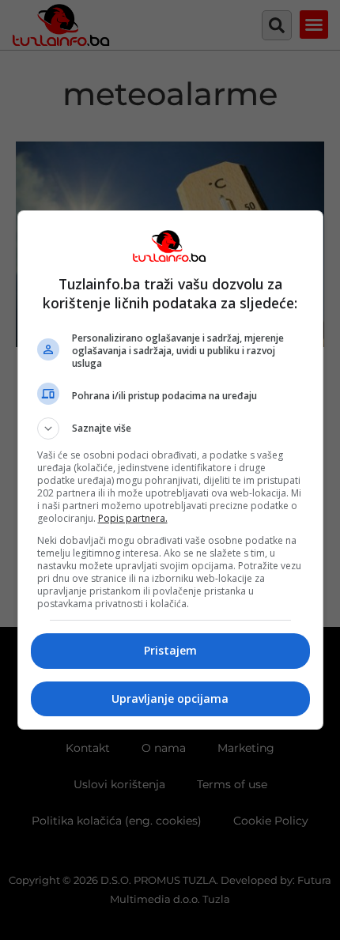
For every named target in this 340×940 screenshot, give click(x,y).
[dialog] (170, 470)
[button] (170, 428)
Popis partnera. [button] (133, 518)
